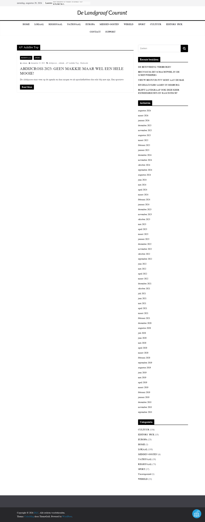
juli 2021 (142, 293)
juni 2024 (142, 180)
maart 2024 (143, 195)
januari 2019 (143, 397)
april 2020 (142, 348)
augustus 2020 (144, 328)
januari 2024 (143, 204)
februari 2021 (144, 318)
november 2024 (145, 160)
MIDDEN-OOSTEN (109, 24)
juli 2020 (142, 333)
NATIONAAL (74, 24)
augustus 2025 (144, 135)
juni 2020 (142, 338)
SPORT (141, 24)
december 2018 (144, 402)
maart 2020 (143, 353)
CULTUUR (155, 24)
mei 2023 (142, 224)
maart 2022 (143, 279)
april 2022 (142, 274)
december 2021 (144, 283)
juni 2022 (142, 264)
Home (26, 24)
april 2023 (142, 229)
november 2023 (145, 214)
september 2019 (145, 363)
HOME (141, 444)
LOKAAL (39, 24)
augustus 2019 (144, 368)
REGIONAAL (55, 24)
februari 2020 (144, 358)
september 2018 (145, 412)
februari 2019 (144, 392)
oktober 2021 (144, 288)
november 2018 (145, 407)
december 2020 (144, 323)
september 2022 (145, 259)
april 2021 (142, 308)
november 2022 (145, 249)
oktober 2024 (144, 165)
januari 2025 (143, 150)
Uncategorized (144, 474)
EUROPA (90, 24)
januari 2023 (143, 239)
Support (110, 32)
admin (24, 63)
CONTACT (95, 32)
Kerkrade (84, 63)
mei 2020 (142, 343)
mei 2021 (142, 303)
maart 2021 (143, 313)
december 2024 (144, 155)
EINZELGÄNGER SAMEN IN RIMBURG (158, 85)
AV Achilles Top (72, 63)
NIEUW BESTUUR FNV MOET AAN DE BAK (161, 80)
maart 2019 (143, 387)
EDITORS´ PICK (174, 24)
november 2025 (145, 130)
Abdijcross (53, 63)
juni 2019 (142, 372)
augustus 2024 (144, 175)
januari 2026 (143, 120)
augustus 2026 (144, 110)
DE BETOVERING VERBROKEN (154, 67)
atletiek (61, 63)
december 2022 (144, 244)
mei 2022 (142, 269)
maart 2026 (143, 115)
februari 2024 (144, 199)
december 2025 (144, 125)
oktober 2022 (144, 254)
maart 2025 (143, 140)
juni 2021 (142, 298)
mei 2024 (142, 185)
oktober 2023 (144, 219)
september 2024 (145, 170)
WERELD (128, 24)
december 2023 (144, 209)
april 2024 (142, 190)
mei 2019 (142, 377)
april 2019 (142, 382)
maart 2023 (143, 234)
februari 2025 (144, 145)
